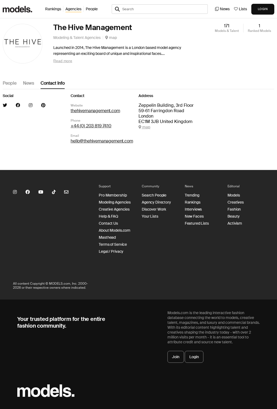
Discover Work (154, 209)
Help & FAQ (108, 216)
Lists (243, 9)
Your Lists (150, 216)
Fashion (234, 209)
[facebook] (18, 105)
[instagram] (30, 105)
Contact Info (53, 83)
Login (194, 356)
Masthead (107, 237)
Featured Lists (197, 223)
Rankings (53, 9)
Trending (192, 195)
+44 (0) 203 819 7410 (91, 126)
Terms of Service (113, 244)
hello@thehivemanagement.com (102, 141)
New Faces (194, 216)
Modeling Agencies (115, 202)
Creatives (235, 202)
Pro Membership (113, 195)
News (225, 9)
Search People (154, 195)
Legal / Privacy (111, 251)
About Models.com (114, 230)
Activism (234, 223)
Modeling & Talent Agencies (77, 37)
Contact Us (108, 223)
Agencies (73, 9)
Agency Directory (156, 202)
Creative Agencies (114, 209)
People (92, 8)
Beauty (233, 216)
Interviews (193, 209)
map (112, 37)
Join (175, 356)
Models (233, 195)
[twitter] (5, 105)
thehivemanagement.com (95, 111)
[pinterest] (43, 105)
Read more (62, 61)
